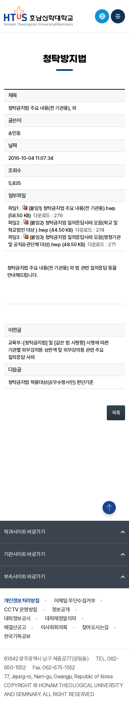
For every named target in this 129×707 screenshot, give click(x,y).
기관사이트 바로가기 (24, 554)
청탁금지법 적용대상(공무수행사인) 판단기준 (51, 382)
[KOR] (102, 16)
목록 (116, 412)
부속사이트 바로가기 (24, 577)
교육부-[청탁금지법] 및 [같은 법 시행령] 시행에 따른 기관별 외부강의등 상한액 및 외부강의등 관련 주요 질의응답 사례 (58, 350)
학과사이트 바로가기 (24, 532)
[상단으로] (109, 507)
